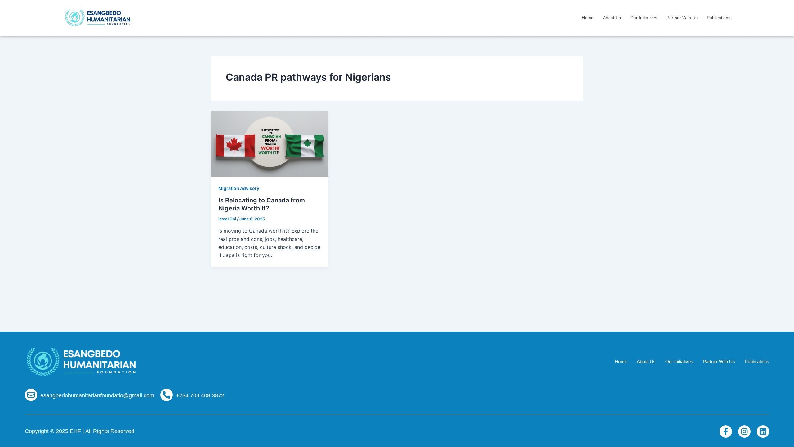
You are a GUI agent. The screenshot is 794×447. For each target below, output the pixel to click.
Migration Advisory (238, 188)
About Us (612, 17)
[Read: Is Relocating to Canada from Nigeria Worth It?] (269, 143)
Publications (718, 17)
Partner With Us (682, 17)
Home (588, 17)
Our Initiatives (643, 17)
